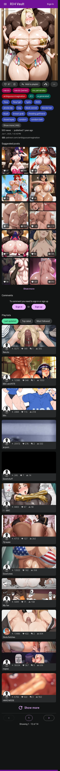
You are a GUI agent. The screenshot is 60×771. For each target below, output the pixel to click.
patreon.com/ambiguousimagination (23, 137)
